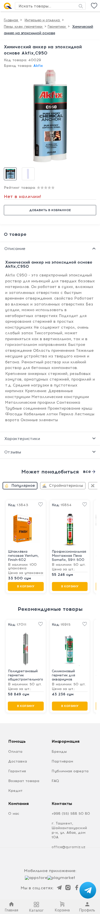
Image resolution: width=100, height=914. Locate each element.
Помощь (17, 741)
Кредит (15, 790)
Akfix (38, 66)
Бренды (59, 751)
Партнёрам (62, 761)
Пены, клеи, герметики (23, 27)
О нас (13, 813)
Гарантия (17, 771)
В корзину (25, 586)
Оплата (15, 751)
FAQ (55, 781)
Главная (11, 20)
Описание (14, 248)
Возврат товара (23, 781)
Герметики (57, 27)
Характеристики (22, 438)
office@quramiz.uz (68, 847)
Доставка (17, 761)
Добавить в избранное (50, 210)
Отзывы (12, 452)
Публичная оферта (70, 771)
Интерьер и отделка (43, 20)
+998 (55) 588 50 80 (71, 813)
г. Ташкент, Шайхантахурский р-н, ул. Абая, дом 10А (69, 830)
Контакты (62, 803)
